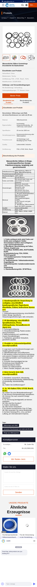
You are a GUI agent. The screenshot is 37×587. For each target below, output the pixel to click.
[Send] (34, 584)
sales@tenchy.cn (9, 1)
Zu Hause (4, 18)
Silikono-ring (20, 18)
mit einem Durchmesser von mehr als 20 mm (18, 429)
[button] (35, 58)
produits (12, 18)
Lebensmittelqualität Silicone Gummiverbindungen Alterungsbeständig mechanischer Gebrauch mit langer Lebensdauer (27, 536)
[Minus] (34, 541)
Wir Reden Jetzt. (18, 459)
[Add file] (2, 584)
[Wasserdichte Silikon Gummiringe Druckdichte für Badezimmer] (18, 39)
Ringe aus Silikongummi (11, 433)
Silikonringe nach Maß (11, 425)
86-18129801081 (29, 1)
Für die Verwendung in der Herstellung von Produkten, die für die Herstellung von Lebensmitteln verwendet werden (9, 536)
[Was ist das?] (5, 454)
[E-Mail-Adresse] (9, 453)
